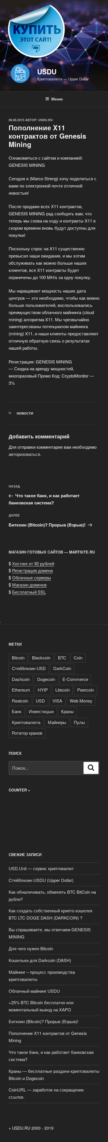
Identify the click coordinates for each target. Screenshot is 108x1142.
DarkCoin (62, 668)
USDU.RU (45, 120)
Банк (16, 711)
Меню (57, 99)
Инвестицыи (41, 711)
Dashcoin (21, 679)
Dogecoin (46, 679)
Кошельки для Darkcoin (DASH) (40, 960)
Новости (25, 413)
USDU (46, 71)
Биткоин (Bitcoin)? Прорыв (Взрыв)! (43, 1021)
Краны (67, 711)
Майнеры (57, 722)
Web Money (81, 701)
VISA (57, 701)
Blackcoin (41, 658)
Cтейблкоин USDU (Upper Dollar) (41, 880)
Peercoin (85, 690)
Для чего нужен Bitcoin (31, 948)
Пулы (79, 722)
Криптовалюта (26, 722)
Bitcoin (18, 658)
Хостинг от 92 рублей (33, 563)
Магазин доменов (29, 585)
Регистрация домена (32, 570)
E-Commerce (75, 679)
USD (40, 701)
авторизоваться (24, 454)
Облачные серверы (31, 577)
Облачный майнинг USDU (34, 991)
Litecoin (62, 690)
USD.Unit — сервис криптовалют (41, 868)
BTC (62, 658)
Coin (78, 658)
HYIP (43, 690)
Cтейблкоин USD (29, 668)
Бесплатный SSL (29, 592)
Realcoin (20, 701)
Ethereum (21, 690)
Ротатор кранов (27, 733)
